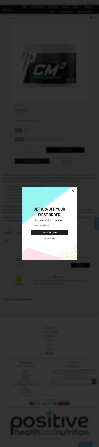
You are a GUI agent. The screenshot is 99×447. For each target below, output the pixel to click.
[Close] (73, 191)
